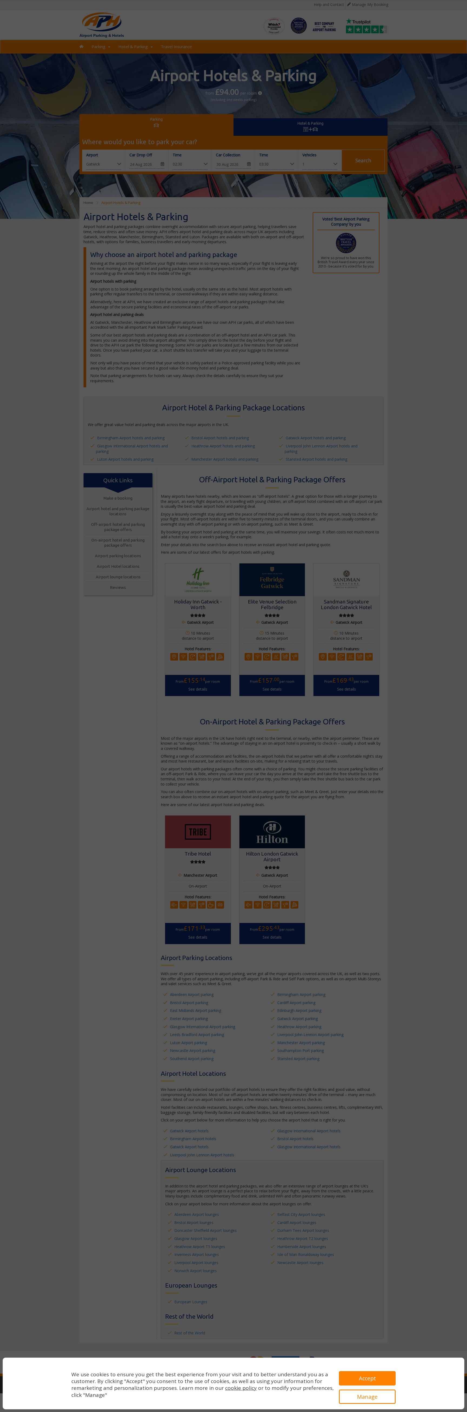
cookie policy (241, 1387)
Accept (367, 1378)
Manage (367, 1396)
